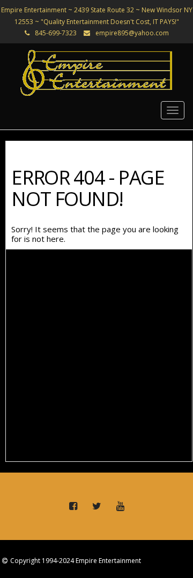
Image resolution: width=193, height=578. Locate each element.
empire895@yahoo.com (132, 32)
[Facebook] (73, 506)
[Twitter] (96, 506)
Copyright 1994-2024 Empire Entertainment (75, 560)
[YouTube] (120, 506)
